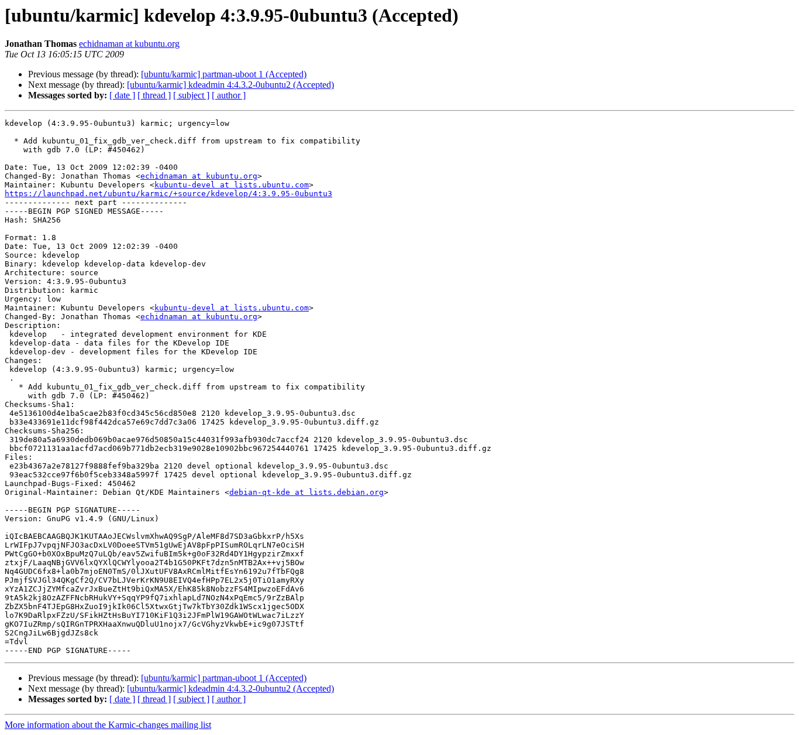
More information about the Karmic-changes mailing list (108, 725)
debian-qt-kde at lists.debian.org (306, 492)
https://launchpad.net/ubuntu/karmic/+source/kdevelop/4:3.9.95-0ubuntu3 (168, 193)
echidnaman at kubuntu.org (129, 44)
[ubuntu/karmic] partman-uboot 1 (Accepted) (223, 74)
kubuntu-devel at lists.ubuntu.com (231, 184)
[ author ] (229, 95)
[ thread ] (154, 95)
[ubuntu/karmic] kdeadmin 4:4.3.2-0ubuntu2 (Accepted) (230, 85)
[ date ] (122, 95)
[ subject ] (191, 95)
